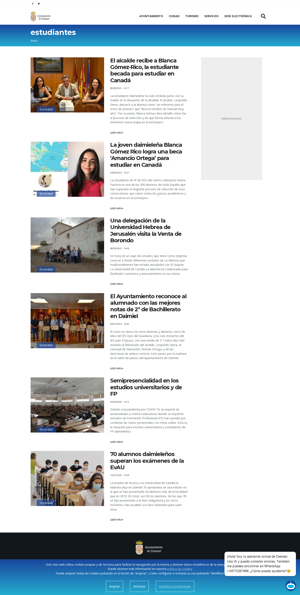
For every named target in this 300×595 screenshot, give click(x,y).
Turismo (192, 16)
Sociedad (46, 109)
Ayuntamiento (151, 16)
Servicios (211, 16)
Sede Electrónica (238, 16)
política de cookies (179, 569)
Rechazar (139, 586)
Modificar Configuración (175, 586)
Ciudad (174, 16)
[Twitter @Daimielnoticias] (39, 4)
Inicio (34, 40)
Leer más (116, 132)
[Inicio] (41, 16)
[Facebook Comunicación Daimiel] (33, 4)
